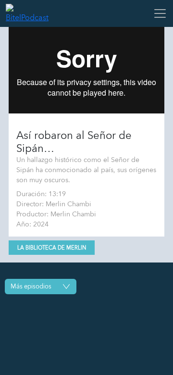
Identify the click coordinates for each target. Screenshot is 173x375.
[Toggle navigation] (157, 13)
